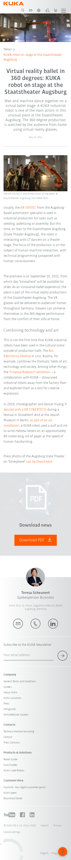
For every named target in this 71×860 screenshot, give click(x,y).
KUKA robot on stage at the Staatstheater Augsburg (33, 57)
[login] (47, 10)
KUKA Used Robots (14, 770)
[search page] (23, 10)
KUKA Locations (12, 698)
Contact (8, 737)
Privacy (57, 825)
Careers (8, 687)
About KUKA (10, 692)
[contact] (31, 10)
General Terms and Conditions (20, 681)
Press (6, 703)
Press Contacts (12, 742)
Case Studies (10, 765)
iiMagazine (9, 709)
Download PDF (32, 540)
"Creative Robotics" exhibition (29, 372)
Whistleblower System (16, 714)
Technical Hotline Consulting (19, 731)
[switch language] (38, 10)
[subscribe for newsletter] (62, 656)
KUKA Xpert (10, 793)
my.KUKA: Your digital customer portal (25, 787)
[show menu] (63, 10)
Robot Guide (10, 759)
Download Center (13, 798)
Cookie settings (12, 832)
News (7, 49)
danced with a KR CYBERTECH (25, 410)
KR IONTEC (28, 208)
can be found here (39, 462)
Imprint (44, 825)
